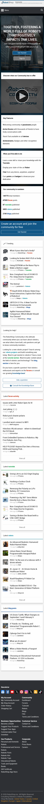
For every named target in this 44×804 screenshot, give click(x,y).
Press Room (26, 744)
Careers (25, 747)
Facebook (7, 692)
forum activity (13, 396)
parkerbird (20, 286)
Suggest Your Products (10, 727)
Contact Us (26, 724)
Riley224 (21, 593)
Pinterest (21, 692)
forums (29, 371)
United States (19, 799)
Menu (7, 10)
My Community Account (10, 700)
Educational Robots (8, 761)
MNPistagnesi (14, 424)
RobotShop (21, 253)
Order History (6, 706)
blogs (9, 214)
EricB (11, 418)
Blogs (28, 307)
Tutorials (28, 270)
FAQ (23, 714)
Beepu (19, 298)
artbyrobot (20, 547)
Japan (18, 801)
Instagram (26, 692)
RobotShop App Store (9, 772)
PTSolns (20, 270)
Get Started (22, 53)
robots (9, 209)
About (24, 742)
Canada (29, 799)
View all (22, 458)
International (27, 801)
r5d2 (19, 565)
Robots (27, 286)
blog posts (12, 608)
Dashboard (26, 700)
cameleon (20, 636)
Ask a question (22, 380)
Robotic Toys (6, 758)
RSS (35, 692)
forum (10, 200)
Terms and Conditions (30, 717)
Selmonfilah (14, 433)
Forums (29, 253)
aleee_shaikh (22, 574)
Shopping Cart (6, 708)
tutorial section (13, 358)
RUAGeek (20, 261)
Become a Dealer (7, 724)
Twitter (17, 692)
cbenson (13, 442)
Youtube (12, 692)
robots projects (11, 352)
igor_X (12, 412)
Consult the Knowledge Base (23, 386)
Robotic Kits (5, 755)
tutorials (8, 205)
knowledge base (18, 373)
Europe (12, 801)
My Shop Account (7, 703)
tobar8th (13, 451)
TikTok (40, 692)
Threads (31, 692)
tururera (13, 405)
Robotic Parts (6, 753)
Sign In (22, 58)
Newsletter (2, 692)
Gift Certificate (6, 769)
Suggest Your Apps (8, 729)
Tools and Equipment (9, 764)
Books (3, 766)
